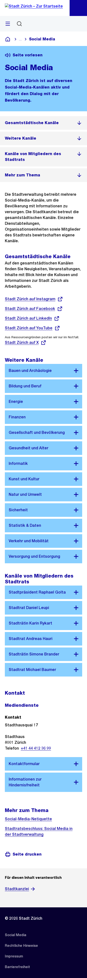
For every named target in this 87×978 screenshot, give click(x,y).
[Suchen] (19, 23)
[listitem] (43, 123)
